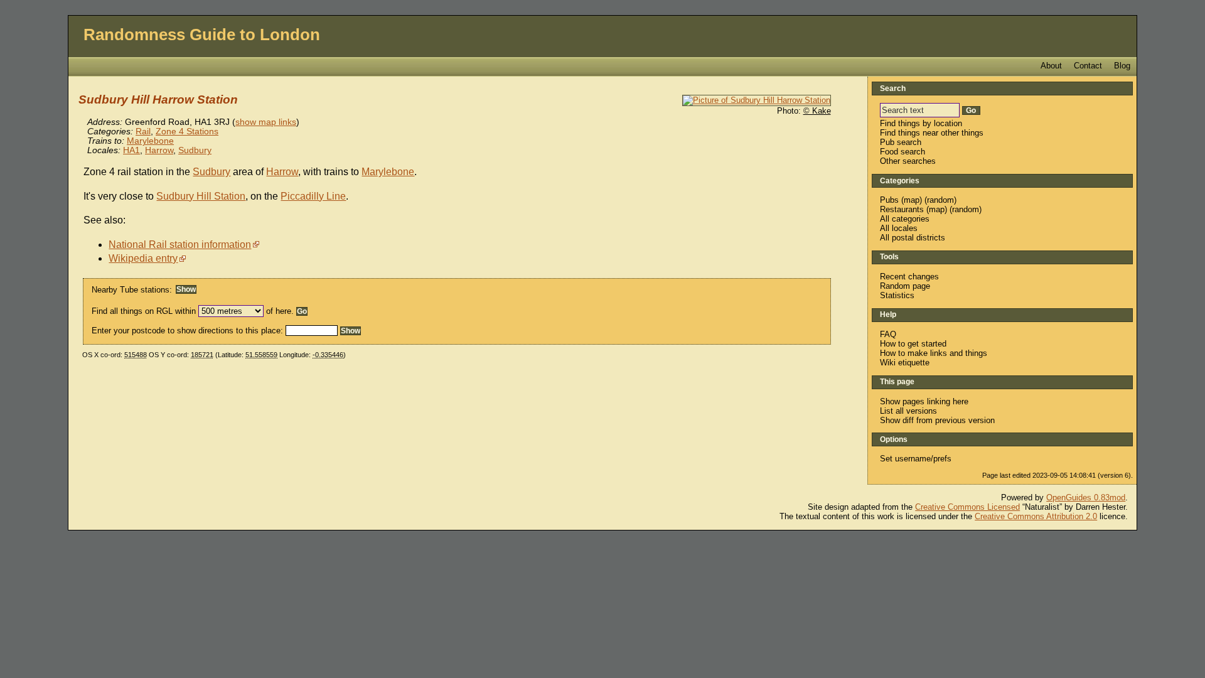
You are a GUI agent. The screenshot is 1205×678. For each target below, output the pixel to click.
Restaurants (902, 209)
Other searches (908, 161)
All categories (904, 218)
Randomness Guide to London (201, 34)
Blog (1122, 65)
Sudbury (195, 150)
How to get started (913, 343)
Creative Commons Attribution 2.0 (1036, 516)
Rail (143, 131)
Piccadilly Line (313, 196)
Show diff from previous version (937, 420)
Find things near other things (931, 132)
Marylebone (150, 141)
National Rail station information (180, 244)
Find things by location (921, 123)
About (1051, 65)
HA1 (131, 150)
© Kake (817, 111)
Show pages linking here (924, 401)
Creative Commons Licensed (967, 507)
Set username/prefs (915, 458)
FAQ (888, 334)
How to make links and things (933, 353)
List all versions (908, 411)
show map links (265, 122)
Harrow (159, 150)
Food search (902, 151)
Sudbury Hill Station (200, 196)
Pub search (900, 142)
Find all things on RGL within (144, 311)
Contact (1088, 65)
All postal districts (912, 237)
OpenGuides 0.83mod (1085, 497)
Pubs (889, 200)
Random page (905, 286)
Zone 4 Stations (187, 131)
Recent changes (909, 276)
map (911, 200)
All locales (899, 228)
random (940, 200)
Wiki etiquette (904, 362)
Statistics (897, 295)
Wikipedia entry (143, 258)
